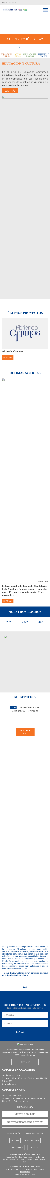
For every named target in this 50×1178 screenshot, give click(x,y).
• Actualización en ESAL (25, 1174)
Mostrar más (25, 732)
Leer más (10, 90)
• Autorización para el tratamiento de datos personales (25, 1170)
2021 (41, 622)
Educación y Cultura (6, 55)
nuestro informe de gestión (25, 1122)
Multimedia (17, 1147)
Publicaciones (32, 1140)
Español (12, 2)
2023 (9, 622)
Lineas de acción (34, 1133)
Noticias (15, 1140)
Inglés (4, 2)
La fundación (14, 1133)
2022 (25, 622)
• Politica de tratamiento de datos (25, 1166)
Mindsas (25, 1161)
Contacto (33, 1147)
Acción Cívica (18, 55)
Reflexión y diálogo (43, 55)
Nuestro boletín (25, 1114)
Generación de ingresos (29, 55)
